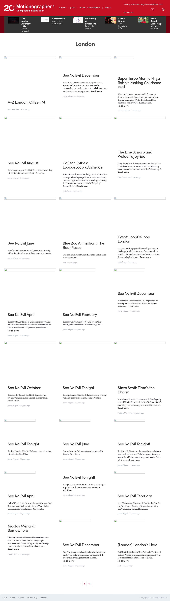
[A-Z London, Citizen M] (30, 76)
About (4, 597)
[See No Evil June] (30, 217)
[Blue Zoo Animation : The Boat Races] (85, 217)
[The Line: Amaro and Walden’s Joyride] (140, 131)
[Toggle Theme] (163, 9)
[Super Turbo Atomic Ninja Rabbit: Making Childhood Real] (140, 64)
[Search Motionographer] (158, 9)
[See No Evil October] (30, 361)
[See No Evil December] (85, 62)
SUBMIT (62, 7)
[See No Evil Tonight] (85, 361)
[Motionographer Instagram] (126, 9)
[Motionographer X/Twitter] (147, 9)
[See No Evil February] (85, 288)
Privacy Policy (32, 597)
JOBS (72, 7)
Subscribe (43, 597)
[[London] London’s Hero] (140, 529)
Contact (21, 597)
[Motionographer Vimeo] (137, 9)
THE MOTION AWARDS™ (89, 7)
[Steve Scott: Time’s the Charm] (140, 361)
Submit (12, 597)
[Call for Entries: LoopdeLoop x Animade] (85, 137)
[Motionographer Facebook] (142, 9)
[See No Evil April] (30, 288)
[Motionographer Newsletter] (152, 9)
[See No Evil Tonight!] (140, 428)
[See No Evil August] (30, 137)
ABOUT (108, 7)
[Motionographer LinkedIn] (132, 9)
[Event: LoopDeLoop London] (140, 214)
